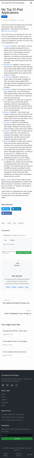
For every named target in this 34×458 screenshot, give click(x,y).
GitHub (14, 287)
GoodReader (8, 77)
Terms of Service (18, 454)
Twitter (7, 209)
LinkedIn (17, 209)
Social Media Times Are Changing (15, 341)
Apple (4, 16)
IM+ (14, 153)
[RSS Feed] (16, 385)
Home (3, 394)
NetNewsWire (8, 64)
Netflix (9, 179)
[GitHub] (7, 385)
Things (6, 160)
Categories (5, 402)
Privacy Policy (5, 454)
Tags (3, 405)
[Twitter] (3, 385)
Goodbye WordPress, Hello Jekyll (15, 331)
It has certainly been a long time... (15, 352)
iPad (14, 223)
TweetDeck (7, 46)
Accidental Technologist (12, 2)
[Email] (12, 385)
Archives (4, 400)
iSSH (5, 100)
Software (20, 223)
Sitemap (30, 454)
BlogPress (7, 112)
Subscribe (17, 438)
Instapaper (7, 131)
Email (26, 287)
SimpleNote (8, 89)
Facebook (8, 213)
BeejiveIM (7, 141)
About (3, 397)
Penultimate (8, 122)
